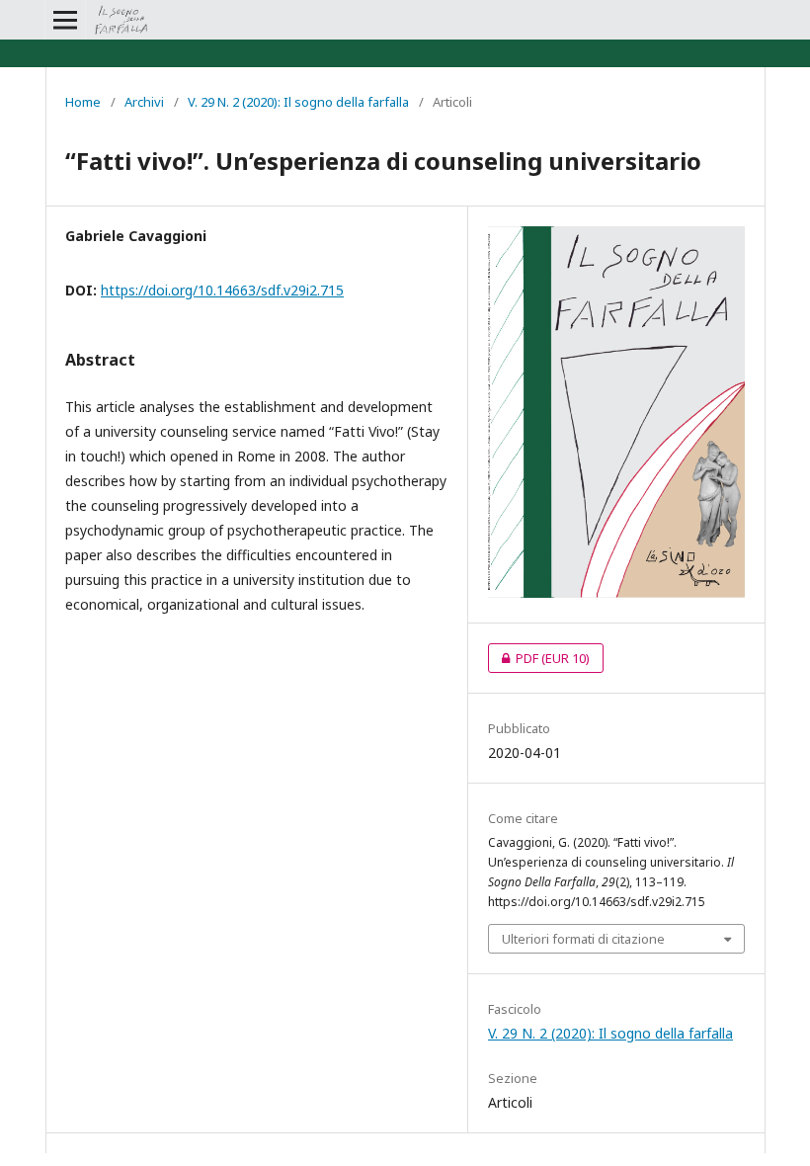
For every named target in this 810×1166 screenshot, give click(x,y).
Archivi (144, 102)
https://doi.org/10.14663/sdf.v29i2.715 (222, 290)
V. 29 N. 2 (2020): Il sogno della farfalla (298, 102)
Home (83, 102)
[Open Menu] (65, 20)
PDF (539, 658)
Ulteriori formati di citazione (583, 939)
